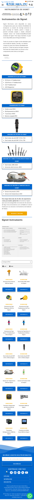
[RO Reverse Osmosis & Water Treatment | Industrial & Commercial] (17, 1)
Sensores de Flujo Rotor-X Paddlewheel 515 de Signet (9, 332)
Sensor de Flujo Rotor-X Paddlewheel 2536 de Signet (23, 332)
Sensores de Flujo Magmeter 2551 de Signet (9, 308)
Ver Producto (9, 289)
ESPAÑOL (29, 1)
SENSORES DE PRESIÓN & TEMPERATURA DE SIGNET (17, 190)
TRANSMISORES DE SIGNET (17, 111)
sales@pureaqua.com (17, 497)
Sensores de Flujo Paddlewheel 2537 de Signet (23, 308)
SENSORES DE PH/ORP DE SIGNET (17, 137)
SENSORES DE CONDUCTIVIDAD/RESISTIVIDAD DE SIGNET (17, 163)
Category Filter (17, 262)
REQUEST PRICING (17, 213)
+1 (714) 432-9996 (24, 495)
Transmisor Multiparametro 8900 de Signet (9, 432)
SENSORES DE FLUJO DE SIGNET (17, 82)
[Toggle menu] (4, 6)
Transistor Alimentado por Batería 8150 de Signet (9, 407)
